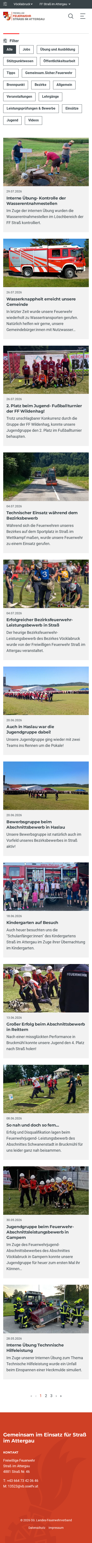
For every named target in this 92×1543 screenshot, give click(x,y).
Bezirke (40, 85)
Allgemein (64, 85)
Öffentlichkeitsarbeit (59, 61)
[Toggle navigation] (83, 16)
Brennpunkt (16, 85)
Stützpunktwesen (20, 61)
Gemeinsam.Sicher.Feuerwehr (48, 73)
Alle (10, 49)
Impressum (56, 1527)
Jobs (26, 49)
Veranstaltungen (19, 96)
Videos (33, 120)
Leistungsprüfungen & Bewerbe (31, 108)
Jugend (12, 120)
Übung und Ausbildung (57, 49)
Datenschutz (36, 1527)
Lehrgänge (50, 96)
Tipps (11, 73)
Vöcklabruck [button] (22, 4)
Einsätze (72, 108)
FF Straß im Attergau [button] (54, 4)
